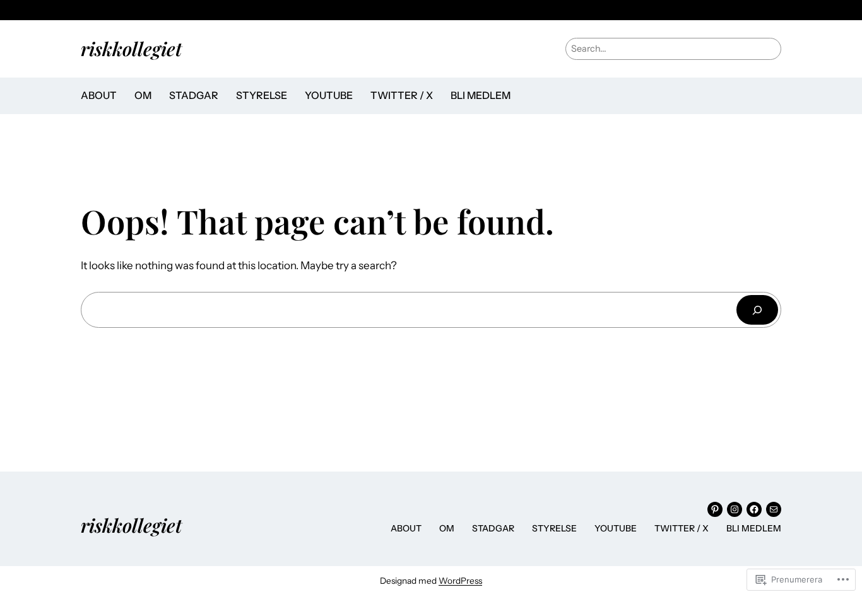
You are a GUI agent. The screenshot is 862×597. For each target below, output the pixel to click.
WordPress (460, 581)
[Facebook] (754, 509)
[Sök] (757, 310)
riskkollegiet (131, 48)
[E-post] (773, 509)
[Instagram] (734, 509)
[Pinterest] (715, 509)
